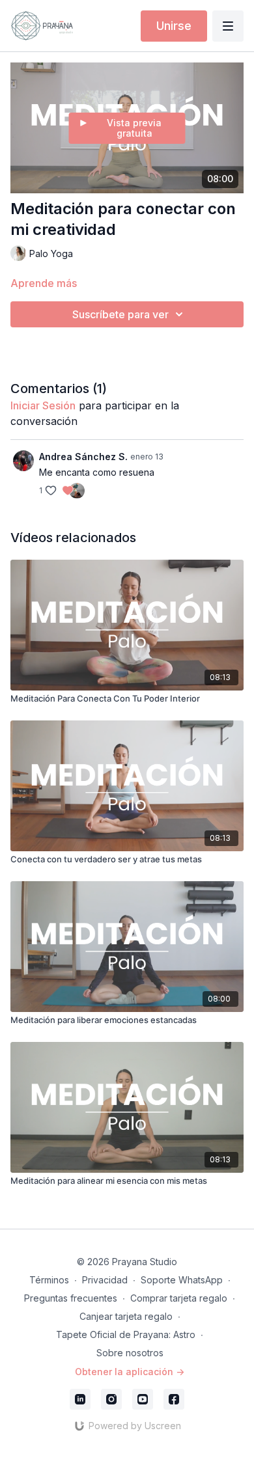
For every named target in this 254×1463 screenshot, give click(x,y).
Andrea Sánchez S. (83, 456)
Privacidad (105, 1279)
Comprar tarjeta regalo (178, 1298)
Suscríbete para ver (120, 314)
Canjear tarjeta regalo (126, 1316)
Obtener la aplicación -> (129, 1371)
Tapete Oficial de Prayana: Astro (125, 1334)
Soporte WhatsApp (182, 1279)
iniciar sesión (43, 405)
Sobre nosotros (129, 1352)
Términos (49, 1279)
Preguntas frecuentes (70, 1298)
